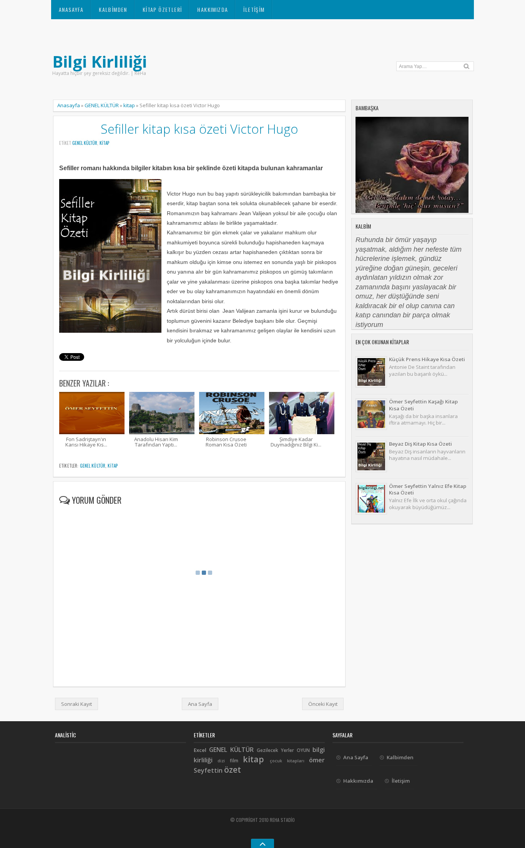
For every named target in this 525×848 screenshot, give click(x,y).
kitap (129, 105)
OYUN (303, 750)
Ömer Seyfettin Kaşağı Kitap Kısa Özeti (423, 405)
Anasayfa (71, 9)
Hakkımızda (212, 9)
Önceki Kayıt (322, 703)
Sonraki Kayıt (76, 703)
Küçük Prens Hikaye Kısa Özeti (427, 359)
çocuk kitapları (287, 760)
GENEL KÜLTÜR (102, 105)
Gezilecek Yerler (275, 750)
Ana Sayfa (200, 703)
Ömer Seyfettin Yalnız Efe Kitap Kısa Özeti (427, 489)
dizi (221, 760)
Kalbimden (113, 9)
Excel (200, 750)
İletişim (253, 9)
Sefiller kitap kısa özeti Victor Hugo (199, 128)
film (234, 760)
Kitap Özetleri (162, 9)
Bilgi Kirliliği (99, 61)
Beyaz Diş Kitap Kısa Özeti (420, 443)
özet (232, 769)
